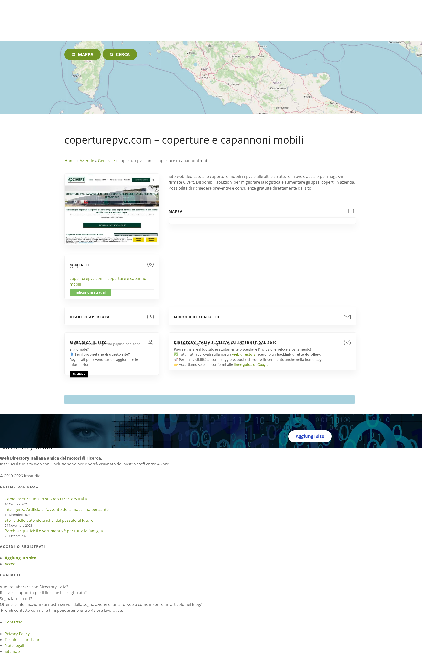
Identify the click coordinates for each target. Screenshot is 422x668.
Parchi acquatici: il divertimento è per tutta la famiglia (54, 530)
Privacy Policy (17, 633)
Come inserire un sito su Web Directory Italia (46, 499)
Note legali (14, 645)
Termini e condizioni (23, 639)
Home (70, 160)
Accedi (11, 563)
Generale (106, 160)
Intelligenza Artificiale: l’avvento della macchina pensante (57, 509)
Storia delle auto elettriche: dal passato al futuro (49, 520)
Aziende (87, 160)
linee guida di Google (251, 364)
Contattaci (14, 622)
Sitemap (12, 651)
